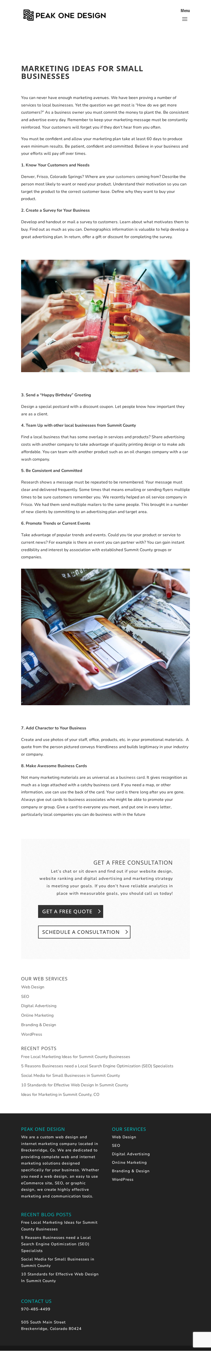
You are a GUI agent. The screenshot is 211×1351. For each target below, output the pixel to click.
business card (132, 777)
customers (125, 177)
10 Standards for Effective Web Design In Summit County (74, 1085)
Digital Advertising (38, 1006)
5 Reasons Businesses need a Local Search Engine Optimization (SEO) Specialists (97, 1066)
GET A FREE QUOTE (67, 911)
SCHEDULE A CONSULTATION (81, 931)
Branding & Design (38, 1025)
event (99, 542)
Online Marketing (37, 1015)
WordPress (31, 1034)
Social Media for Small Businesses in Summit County (70, 1075)
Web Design (32, 987)
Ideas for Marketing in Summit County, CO (60, 1094)
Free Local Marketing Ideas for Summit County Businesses (75, 1057)
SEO (25, 996)
